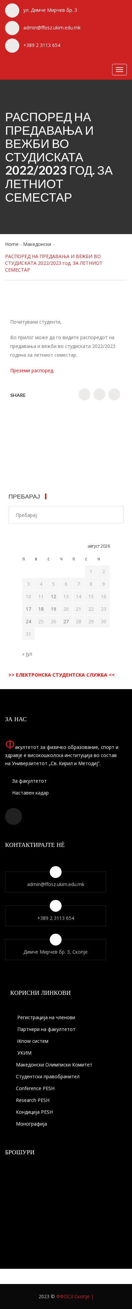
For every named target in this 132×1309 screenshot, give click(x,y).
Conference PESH (35, 1088)
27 (66, 621)
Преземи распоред (31, 370)
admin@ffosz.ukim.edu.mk (52, 27)
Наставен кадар (30, 792)
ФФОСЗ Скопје (73, 1296)
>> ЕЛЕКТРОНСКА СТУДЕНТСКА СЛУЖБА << (61, 675)
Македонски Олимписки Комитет (54, 1064)
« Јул (27, 654)
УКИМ (23, 1053)
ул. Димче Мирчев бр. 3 (50, 10)
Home (12, 244)
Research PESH (32, 1100)
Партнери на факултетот (45, 1029)
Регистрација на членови (45, 1017)
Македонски (37, 244)
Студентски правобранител (48, 1076)
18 (41, 609)
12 (53, 596)
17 (28, 609)
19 (53, 609)
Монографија (31, 1124)
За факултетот (29, 781)
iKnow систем (32, 1041)
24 (28, 621)
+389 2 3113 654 (41, 45)
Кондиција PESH (34, 1112)
